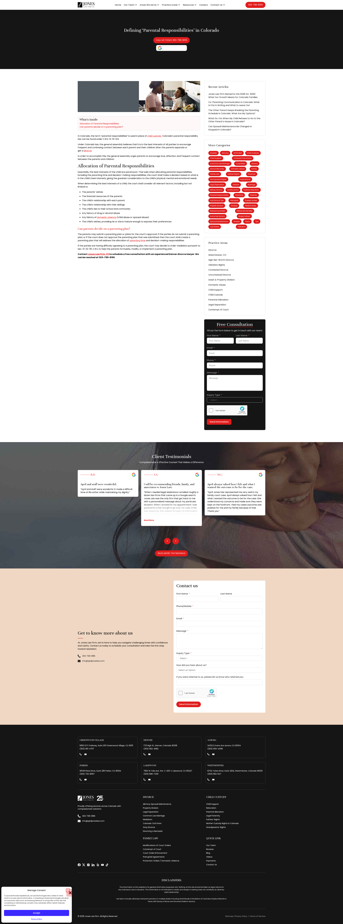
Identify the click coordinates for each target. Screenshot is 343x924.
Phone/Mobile (183, 606)
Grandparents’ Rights (216, 827)
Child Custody (253, 153)
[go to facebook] (79, 864)
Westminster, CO (217, 254)
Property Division (216, 205)
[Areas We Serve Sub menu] (158, 5)
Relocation (211, 808)
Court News (240, 163)
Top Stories (214, 227)
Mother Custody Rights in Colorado (222, 823)
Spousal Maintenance (219, 221)
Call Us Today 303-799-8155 (171, 40)
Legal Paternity (213, 815)
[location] (85, 754)
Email (210, 347)
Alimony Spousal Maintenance (157, 804)
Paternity (253, 195)
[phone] (81, 754)
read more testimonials (171, 553)
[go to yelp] (97, 864)
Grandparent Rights (218, 179)
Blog (208, 853)
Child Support (215, 158)
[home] (86, 5)
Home (118, 4)
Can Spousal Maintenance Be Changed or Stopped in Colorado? (230, 128)
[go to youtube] (102, 864)
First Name (212, 335)
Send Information (219, 421)
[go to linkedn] (93, 864)
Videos (209, 857)
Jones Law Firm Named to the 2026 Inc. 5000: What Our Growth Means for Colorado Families (233, 95)
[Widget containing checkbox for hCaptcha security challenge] (227, 410)
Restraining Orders (217, 211)
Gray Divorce (149, 827)
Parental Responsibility (219, 195)
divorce (88, 150)
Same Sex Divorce (217, 216)
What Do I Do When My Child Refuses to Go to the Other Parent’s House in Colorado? (234, 120)
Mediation (147, 819)
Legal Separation (217, 184)
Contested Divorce (218, 269)
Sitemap (229, 916)
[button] (67, 890)
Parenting (239, 195)
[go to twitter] (83, 864)
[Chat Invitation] (319, 918)
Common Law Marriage (220, 163)
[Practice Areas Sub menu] (179, 5)
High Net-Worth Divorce (221, 259)
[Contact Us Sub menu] (224, 5)
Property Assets (251, 200)
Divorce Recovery (217, 169)
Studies (237, 221)
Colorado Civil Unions (242, 158)
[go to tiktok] (107, 864)
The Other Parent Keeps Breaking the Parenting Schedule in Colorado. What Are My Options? (233, 112)
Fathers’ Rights (213, 819)
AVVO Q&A (238, 153)
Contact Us (216, 4)
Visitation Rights (216, 264)
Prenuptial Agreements (154, 857)
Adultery (213, 153)
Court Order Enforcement (155, 853)
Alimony (225, 153)
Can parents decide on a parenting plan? (101, 126)
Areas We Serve (148, 4)
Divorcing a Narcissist (153, 831)
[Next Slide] (175, 541)
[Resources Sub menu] (195, 5)
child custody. (154, 135)
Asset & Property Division (221, 279)
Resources (188, 4)
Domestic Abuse (237, 169)
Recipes (234, 205)
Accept (36, 913)
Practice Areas (170, 4)
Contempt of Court (218, 309)
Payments (211, 860)
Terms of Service (257, 916)
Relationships (250, 205)
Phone (210, 360)
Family (254, 169)
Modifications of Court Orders (157, 845)
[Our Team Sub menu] (136, 5)
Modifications (233, 190)
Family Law (214, 174)
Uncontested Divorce (219, 274)
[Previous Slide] (167, 541)
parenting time (137, 240)
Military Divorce (216, 190)
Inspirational (245, 179)
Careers (203, 4)
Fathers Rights (233, 174)
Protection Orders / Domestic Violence (161, 860)
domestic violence (106, 217)
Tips (257, 221)
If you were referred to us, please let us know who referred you (209, 676)
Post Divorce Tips (217, 200)
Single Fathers (244, 216)
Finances (251, 174)
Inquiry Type (213, 395)
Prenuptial (234, 200)
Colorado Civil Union (152, 823)
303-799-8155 (255, 4)
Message (212, 372)
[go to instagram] (88, 864)
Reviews (210, 849)
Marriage (251, 184)
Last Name (241, 335)
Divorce (254, 163)
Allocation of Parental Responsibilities (99, 123)
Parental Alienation (251, 190)
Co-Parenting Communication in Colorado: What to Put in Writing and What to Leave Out (234, 104)
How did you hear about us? (191, 665)
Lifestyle (236, 184)
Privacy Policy (36, 919)
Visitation (241, 227)
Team (247, 221)
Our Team (129, 4)
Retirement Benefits (244, 211)
